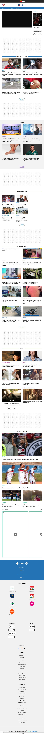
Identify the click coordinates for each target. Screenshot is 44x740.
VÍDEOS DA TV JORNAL (22, 56)
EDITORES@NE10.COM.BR (33, 731)
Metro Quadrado (22, 675)
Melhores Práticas (22, 693)
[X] (24, 648)
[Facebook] (19, 648)
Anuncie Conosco (22, 714)
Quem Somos (22, 687)
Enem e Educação (22, 673)
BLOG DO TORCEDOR (22, 431)
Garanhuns (12, 633)
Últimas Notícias (22, 567)
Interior (32, 630)
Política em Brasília (22, 664)
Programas (17, 8)
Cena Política (22, 662)
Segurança (22, 668)
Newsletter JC (22, 710)
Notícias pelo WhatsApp (22, 708)
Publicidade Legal (22, 712)
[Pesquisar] (40, 4)
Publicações (22, 696)
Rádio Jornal (22, 722)
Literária (22, 681)
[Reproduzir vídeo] (15, 534)
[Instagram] (22, 648)
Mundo (22, 661)
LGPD (22, 695)
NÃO (40, 33)
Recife (12, 626)
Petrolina (12, 637)
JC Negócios (22, 666)
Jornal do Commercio (22, 720)
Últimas (3, 8)
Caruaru (11, 630)
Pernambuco (22, 655)
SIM (34, 33)
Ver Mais (22, 99)
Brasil (22, 659)
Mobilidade (22, 672)
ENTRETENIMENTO (22, 191)
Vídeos (22, 573)
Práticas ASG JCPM (22, 689)
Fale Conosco (22, 700)
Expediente (22, 698)
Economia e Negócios (22, 677)
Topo (21, 577)
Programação (10, 8)
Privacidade (22, 691)
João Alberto (22, 679)
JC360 (22, 122)
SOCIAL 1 (22, 348)
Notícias (22, 570)
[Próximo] (41, 510)
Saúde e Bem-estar (22, 670)
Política (22, 657)
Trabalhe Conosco (22, 702)
